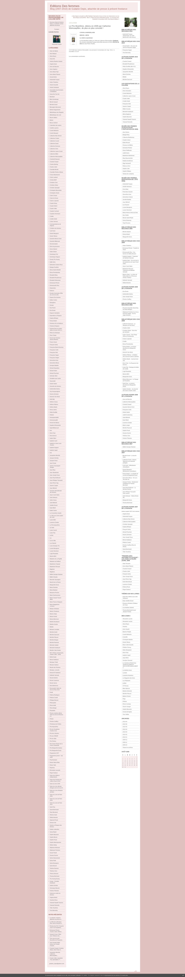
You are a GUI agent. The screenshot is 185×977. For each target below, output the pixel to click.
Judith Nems (126, 153)
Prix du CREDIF (54, 736)
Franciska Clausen (128, 191)
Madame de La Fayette (56, 559)
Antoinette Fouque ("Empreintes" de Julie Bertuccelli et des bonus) (129, 36)
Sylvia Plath (53, 860)
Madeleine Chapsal (55, 564)
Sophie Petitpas (127, 171)
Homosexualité (54, 420)
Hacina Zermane (54, 394)
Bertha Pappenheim (55, 109)
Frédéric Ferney (127, 647)
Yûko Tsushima (54, 908)
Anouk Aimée (53, 77)
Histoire (52, 415)
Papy (124, 699)
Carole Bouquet (54, 133)
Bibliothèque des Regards (56, 112)
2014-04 (125, 721)
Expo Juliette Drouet (128, 600)
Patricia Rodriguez (55, 695)
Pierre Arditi (53, 705)
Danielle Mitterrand (55, 241)
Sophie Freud (53, 839)
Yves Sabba (126, 714)
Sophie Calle (126, 168)
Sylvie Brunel (53, 865)
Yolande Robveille (54, 905)
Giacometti (52, 381)
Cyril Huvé (52, 231)
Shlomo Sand (53, 815)
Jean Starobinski (54, 472)
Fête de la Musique (55, 332)
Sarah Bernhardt (54, 809)
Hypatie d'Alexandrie (55, 425)
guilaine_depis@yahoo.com (56, 963)
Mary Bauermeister (128, 158)
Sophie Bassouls (54, 834)
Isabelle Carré (53, 441)
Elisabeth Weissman (55, 280)
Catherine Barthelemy (128, 137)
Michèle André (53, 632)
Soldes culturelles (54, 829)
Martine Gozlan (54, 624)
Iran (51, 430)
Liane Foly (52, 533)
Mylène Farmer (127, 696)
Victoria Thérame (54, 890)
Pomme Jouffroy (54, 721)
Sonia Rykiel (53, 832)
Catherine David (54, 143)
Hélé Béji (52, 399)
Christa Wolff (53, 180)
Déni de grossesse (55, 246)
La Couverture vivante (55, 513)
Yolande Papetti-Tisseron (56, 902)
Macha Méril (53, 556)
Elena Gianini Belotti (55, 270)
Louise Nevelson (54, 551)
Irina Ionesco (53, 435)
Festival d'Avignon (54, 326)
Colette (52, 216)
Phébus (125, 701)
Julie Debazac (53, 497)
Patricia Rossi (126, 587)
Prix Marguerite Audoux (56, 748)
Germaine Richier (127, 147)
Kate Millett (53, 508)
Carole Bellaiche (127, 634)
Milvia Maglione (127, 114)
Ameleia (125, 626)
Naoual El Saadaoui (55, 672)
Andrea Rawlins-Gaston (56, 61)
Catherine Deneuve (55, 146)
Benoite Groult (53, 104)
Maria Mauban (53, 590)
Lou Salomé (53, 543)
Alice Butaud (53, 53)
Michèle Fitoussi (54, 637)
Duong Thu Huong (55, 259)
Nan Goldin (126, 215)
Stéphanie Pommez (55, 850)
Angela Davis (53, 64)
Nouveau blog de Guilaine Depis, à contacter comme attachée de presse (57, 24)
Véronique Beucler (55, 888)
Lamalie (125, 673)
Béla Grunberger (54, 99)
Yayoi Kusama (126, 223)
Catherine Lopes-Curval (56, 151)
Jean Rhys (52, 470)
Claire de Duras (54, 198)
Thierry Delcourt (54, 873)
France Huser (53, 342)
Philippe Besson (54, 700)
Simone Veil (53, 822)
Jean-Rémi (126, 657)
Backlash (52, 96)
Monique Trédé (54, 662)
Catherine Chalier (54, 138)
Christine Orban (54, 185)
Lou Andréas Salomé (128, 607)
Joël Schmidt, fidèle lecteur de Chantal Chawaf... (55, 944)
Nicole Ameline (54, 678)
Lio (50, 538)
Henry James (53, 409)
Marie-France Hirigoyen (56, 602)
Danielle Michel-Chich (55, 238)
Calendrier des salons (55, 125)
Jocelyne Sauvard (127, 660)
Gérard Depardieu (54, 368)
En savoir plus (124, 975)
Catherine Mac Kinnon (129, 519)
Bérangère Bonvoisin (55, 107)
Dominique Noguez (55, 257)
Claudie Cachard (54, 211)
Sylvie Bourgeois (54, 863)
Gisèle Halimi (53, 383)
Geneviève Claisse (128, 197)
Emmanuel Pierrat (54, 283)
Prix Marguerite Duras (55, 750)
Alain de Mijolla (54, 51)
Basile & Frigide (127, 631)
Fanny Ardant (53, 320)
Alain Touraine (126, 563)
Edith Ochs (53, 262)
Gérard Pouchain (54, 373)
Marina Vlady (53, 614)
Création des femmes (55, 228)
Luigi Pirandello (54, 553)
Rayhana (52, 767)
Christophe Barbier (128, 639)
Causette (125, 637)
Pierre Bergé (53, 708)
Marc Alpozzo (126, 688)
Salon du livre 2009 (55, 783)
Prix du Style (53, 738)
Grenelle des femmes (55, 386)
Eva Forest (52, 307)
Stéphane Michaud (55, 847)
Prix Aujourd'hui (54, 726)
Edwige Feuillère (54, 267)
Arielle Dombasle (54, 87)
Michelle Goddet (54, 645)
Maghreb (52, 569)
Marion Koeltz (53, 616)
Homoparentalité (54, 417)
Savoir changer (127, 706)
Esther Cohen (53, 300)
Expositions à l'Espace (56, 315)
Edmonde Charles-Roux (56, 264)
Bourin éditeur (53, 117)
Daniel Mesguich (54, 233)
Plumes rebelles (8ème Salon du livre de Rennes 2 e (56, 715)
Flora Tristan (53, 335)
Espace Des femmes (55, 297)
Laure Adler (53, 520)
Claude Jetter (53, 208)
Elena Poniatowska (55, 272)
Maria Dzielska (54, 587)
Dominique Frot (54, 254)
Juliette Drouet (53, 505)
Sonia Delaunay (127, 220)
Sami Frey (52, 807)
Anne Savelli (126, 629)
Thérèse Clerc (53, 871)
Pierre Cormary (127, 704)
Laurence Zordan (54, 522)
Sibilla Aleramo (54, 817)
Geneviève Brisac (54, 363)
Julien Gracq (53, 500)
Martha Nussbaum (54, 621)
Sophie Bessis (53, 837)
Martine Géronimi (127, 691)
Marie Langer (126, 425)
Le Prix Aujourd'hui (55, 525)
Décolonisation (54, 244)
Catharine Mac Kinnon (56, 135)
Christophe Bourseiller (56, 190)
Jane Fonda (53, 463)
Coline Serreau (54, 221)
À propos (56, 29)
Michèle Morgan (54, 640)
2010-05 (125, 726)
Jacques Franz (54, 460)
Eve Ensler (53, 310)
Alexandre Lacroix (127, 618)
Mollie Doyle (53, 657)
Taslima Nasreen (54, 868)
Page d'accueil (95, 17)
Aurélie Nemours (127, 186)
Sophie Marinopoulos (55, 842)
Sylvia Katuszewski (55, 858)
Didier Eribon (53, 251)
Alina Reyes (53, 56)
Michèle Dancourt (54, 634)
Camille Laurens (54, 128)
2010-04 (125, 729)
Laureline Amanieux (128, 675)
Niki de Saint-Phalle (128, 217)
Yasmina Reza (53, 900)
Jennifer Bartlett (127, 199)
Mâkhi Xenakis (126, 109)
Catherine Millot (54, 154)
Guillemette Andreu (55, 389)
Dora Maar (125, 189)
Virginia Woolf (53, 897)
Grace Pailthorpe (127, 150)
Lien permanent (93, 50)
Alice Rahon (126, 132)
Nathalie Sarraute (54, 675)
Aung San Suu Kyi (54, 94)
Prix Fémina (53, 741)
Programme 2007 (54, 753)
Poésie (51, 719)
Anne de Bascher (54, 66)
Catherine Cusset (54, 141)
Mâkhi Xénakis (54, 577)
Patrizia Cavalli (54, 697)
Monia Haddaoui (54, 659)
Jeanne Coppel (54, 485)
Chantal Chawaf (54, 161)
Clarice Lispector (54, 200)
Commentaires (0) (102, 50)
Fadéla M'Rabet (54, 318)
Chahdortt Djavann (55, 159)
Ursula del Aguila (127, 712)
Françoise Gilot (54, 352)
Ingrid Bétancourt (54, 428)
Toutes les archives (128, 747)
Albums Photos (54, 32)
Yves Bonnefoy (54, 910)
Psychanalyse (53, 760)
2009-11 (125, 742)
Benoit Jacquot (54, 102)
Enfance (52, 290)
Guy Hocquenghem (55, 391)
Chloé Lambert (54, 177)
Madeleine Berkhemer (128, 155)
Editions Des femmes (64, 6)
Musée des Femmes (55, 667)
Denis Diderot (53, 249)
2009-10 (125, 745)
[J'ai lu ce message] (183, 975)
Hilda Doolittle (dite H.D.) (129, 66)
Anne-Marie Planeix (55, 74)
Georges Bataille (54, 365)
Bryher (51, 120)
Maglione (52, 572)
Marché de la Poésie (55, 582)
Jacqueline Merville (55, 455)
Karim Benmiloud (127, 581)
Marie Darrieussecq (55, 595)
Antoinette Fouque (57, 44)
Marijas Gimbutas (54, 608)
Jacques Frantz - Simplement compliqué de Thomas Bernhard (130, 483)
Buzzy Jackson (54, 122)
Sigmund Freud (54, 820)
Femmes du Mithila (128, 145)
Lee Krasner (126, 204)
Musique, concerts (54, 670)
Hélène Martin (53, 407)
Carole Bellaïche (54, 130)
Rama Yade (53, 765)
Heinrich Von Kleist (55, 396)
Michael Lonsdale (54, 629)
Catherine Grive (54, 148)
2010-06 (125, 724)
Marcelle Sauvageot (55, 579)
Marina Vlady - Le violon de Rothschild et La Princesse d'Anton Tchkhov (130, 276)
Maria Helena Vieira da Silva (130, 212)
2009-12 (125, 739)
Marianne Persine (54, 592)
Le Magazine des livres (129, 678)
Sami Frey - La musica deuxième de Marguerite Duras (129, 385)
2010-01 (125, 737)
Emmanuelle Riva (54, 285)
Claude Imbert (53, 206)
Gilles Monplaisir (127, 650)
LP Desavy (125, 686)
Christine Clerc (54, 182)
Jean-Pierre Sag (54, 483)
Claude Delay (53, 203)
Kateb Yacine (53, 510)
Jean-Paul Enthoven (55, 477)
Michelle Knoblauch (55, 647)
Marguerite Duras (54, 585)
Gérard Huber (53, 370)
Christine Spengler (55, 187)
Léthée (124, 683)
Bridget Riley (126, 134)
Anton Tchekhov (54, 82)
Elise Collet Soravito (128, 644)
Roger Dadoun (54, 773)
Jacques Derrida (54, 458)
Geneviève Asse (54, 360)
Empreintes (53, 288)
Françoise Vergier (54, 357)
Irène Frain (53, 433)
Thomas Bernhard (54, 876)
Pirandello (52, 710)
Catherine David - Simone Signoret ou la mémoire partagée (129, 461)
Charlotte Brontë (54, 169)
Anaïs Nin (52, 59)
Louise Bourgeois (54, 548)
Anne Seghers (53, 69)
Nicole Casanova (54, 680)
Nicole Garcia (53, 683)
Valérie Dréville (54, 885)
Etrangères (53, 302)
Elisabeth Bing (53, 275)
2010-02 (125, 734)
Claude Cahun (126, 140)
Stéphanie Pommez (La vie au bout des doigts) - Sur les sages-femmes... (131, 313)
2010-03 (125, 732)
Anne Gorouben (127, 90)
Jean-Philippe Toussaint (56, 480)
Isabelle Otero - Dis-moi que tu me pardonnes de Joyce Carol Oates (131, 262)
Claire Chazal (53, 195)
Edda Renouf (126, 142)
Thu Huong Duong (55, 878)
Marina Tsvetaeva (54, 611)
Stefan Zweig (53, 845)
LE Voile (52, 527)
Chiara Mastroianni (55, 174)
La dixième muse (127, 670)
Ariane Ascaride (54, 85)
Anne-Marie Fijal (54, 72)
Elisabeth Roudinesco (55, 277)
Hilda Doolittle (53, 412)
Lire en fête (53, 540)
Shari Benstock (54, 812)
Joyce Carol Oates (54, 495)
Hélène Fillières (54, 404)
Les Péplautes (126, 680)
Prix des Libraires (54, 733)
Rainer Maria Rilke (55, 762)
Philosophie (53, 702)
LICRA (51, 535)
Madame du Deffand (55, 561)
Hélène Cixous (54, 402)
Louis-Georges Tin (55, 546)
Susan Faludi (53, 852)
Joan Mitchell (53, 488)
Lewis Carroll (53, 530)
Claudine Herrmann (55, 213)
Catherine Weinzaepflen (56, 156)
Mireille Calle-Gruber (55, 650)
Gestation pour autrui (55, 378)
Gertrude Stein (53, 376)
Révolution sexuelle (55, 770)
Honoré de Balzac (54, 422)
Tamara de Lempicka (128, 173)
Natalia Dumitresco (128, 160)
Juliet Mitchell (53, 502)
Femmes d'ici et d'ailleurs (56, 323)
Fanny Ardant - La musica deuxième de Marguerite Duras (129, 348)
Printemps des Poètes (55, 724)
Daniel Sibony (53, 236)
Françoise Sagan (54, 355)
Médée (51, 627)
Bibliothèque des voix (55, 115)
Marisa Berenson (54, 619)
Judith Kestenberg (127, 415)
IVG (51, 453)
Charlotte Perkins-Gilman (56, 172)
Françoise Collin (54, 350)
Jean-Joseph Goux (55, 475)
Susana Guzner (54, 855)
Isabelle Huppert (54, 447)
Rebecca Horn (126, 166)
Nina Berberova (54, 685)
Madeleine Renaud (55, 566)
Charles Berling (54, 164)
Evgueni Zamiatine (55, 313)
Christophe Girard (54, 193)
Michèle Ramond (54, 642)
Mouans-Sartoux (54, 665)
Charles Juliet (53, 167)
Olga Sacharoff (127, 163)
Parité (51, 692)
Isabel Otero (53, 438)
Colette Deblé (53, 219)
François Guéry (54, 344)
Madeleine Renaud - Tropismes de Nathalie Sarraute (129, 270)
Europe (52, 305)
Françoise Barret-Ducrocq (56, 347)
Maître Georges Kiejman (56, 574)
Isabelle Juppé (54, 450)
